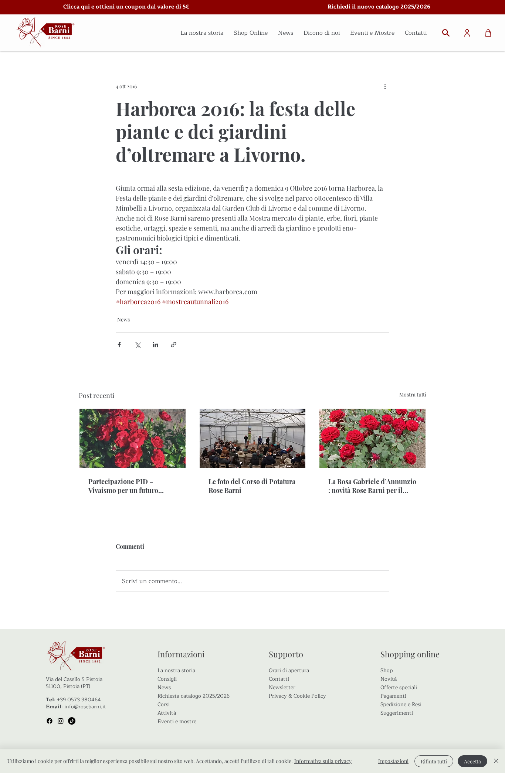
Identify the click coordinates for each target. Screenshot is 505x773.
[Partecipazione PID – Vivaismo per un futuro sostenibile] (132, 438)
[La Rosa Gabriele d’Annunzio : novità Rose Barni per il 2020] (372, 438)
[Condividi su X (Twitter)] (137, 344)
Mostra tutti (412, 394)
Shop (386, 670)
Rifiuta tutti (434, 761)
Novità (388, 679)
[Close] (496, 761)
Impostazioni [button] (393, 761)
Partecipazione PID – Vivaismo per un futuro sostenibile (123, 486)
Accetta (472, 761)
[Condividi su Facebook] (119, 344)
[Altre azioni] (384, 86)
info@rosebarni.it (85, 706)
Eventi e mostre (176, 721)
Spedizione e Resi (400, 704)
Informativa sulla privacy (323, 761)
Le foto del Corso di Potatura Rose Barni (252, 486)
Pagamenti (393, 696)
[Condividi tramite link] (173, 344)
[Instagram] (60, 721)
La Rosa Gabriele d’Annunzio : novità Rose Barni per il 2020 (372, 486)
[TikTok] (71, 721)
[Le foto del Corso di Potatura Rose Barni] (253, 438)
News (123, 319)
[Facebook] (49, 721)
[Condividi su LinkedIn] (155, 344)
